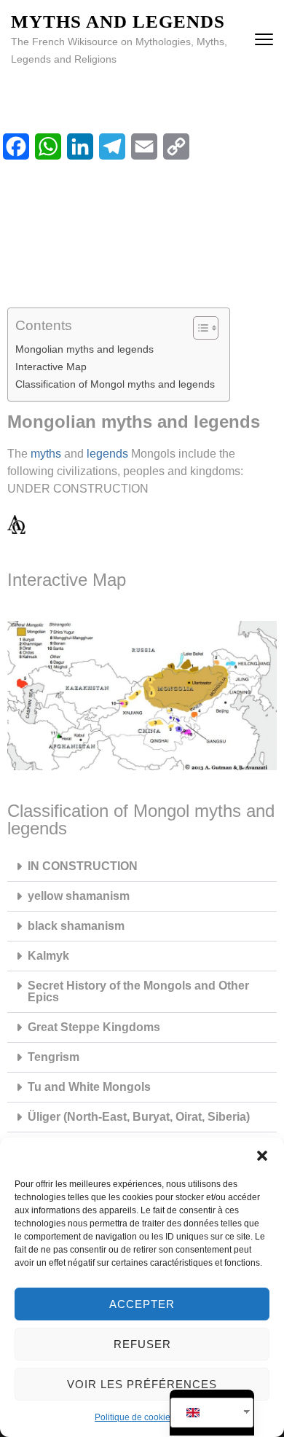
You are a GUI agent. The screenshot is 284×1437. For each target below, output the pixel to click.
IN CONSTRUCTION (83, 866)
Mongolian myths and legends (84, 349)
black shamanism (76, 926)
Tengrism (53, 1057)
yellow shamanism (79, 896)
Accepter (142, 1304)
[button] (262, 1155)
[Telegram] (112, 146)
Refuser (142, 1344)
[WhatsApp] (48, 146)
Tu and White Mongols (89, 1087)
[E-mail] (144, 146)
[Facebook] (16, 146)
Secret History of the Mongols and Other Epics (138, 991)
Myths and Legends (118, 21)
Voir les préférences (142, 1384)
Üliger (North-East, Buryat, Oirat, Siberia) (139, 1117)
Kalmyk (48, 955)
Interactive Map (51, 366)
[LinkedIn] (80, 146)
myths (46, 453)
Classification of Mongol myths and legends (115, 384)
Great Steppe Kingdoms (94, 1027)
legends (107, 453)
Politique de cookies (135, 1417)
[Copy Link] (176, 146)
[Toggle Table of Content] (198, 328)
